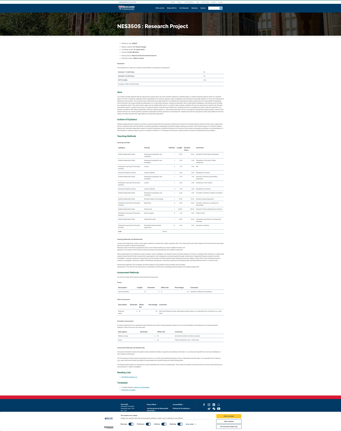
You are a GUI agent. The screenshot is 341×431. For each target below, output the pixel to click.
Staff (197, 2)
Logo (127, 8)
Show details (190, 424)
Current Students (188, 2)
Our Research (184, 8)
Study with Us (172, 8)
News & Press (205, 2)
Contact (220, 2)
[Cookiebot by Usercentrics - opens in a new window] (109, 427)
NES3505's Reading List (129, 377)
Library (179, 2)
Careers (172, 2)
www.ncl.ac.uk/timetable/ (142, 387)
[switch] (148, 424)
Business (195, 8)
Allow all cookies (229, 416)
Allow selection (229, 421)
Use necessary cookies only (228, 426)
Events (213, 2)
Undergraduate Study (127, 2)
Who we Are (160, 8)
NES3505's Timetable (128, 390)
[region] (170, 190)
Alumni (203, 8)
